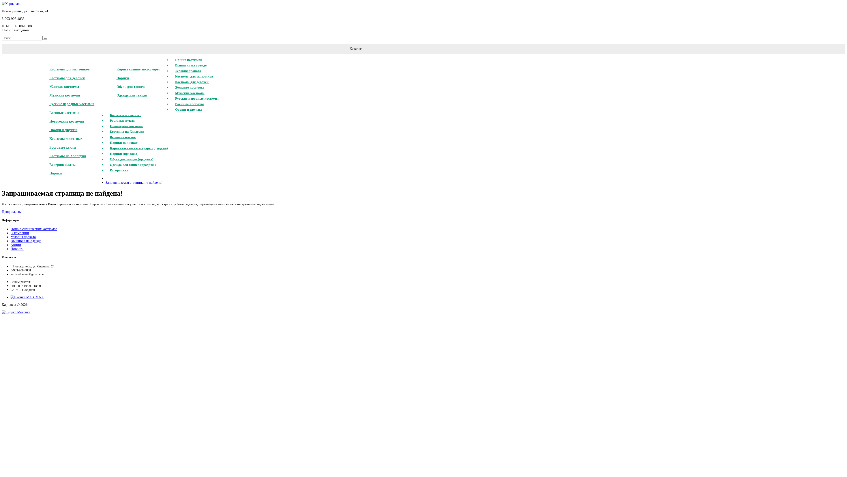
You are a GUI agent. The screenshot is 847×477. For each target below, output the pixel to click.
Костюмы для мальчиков (69, 69)
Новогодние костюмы (66, 121)
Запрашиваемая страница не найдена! (133, 182)
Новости (17, 249)
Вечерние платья (63, 165)
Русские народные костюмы (71, 104)
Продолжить (11, 212)
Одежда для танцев (131, 95)
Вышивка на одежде (26, 241)
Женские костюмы (64, 87)
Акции (16, 245)
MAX (39, 297)
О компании (20, 233)
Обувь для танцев (130, 87)
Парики (55, 173)
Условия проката (23, 237)
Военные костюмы (64, 113)
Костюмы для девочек (67, 78)
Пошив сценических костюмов (34, 229)
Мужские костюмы (64, 95)
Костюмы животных (65, 138)
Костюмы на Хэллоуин (67, 156)
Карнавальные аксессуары (138, 69)
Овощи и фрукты (63, 130)
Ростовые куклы (62, 147)
